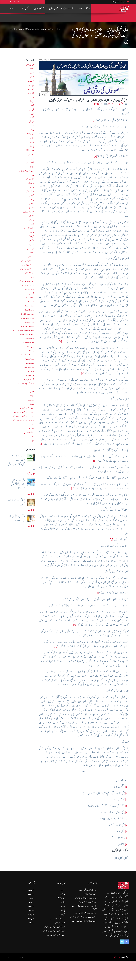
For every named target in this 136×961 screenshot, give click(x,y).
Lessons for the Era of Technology (23, 330)
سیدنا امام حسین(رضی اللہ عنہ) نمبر (26, 285)
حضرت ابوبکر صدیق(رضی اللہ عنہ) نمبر (25, 383)
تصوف (32, 105)
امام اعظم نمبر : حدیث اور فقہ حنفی (27, 269)
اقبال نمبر (32, 138)
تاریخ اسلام (31, 440)
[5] (40, 444)
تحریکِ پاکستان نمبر (30, 179)
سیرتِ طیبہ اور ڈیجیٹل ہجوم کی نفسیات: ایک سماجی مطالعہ (84, 921)
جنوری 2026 (31, 918)
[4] (82, 373)
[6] (94, 461)
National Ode (29, 375)
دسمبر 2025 (31, 922)
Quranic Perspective (27, 334)
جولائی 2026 (31, 894)
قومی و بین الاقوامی (30, 64)
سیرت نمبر (32, 142)
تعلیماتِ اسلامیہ (30, 248)
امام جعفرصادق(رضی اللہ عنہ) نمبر (26, 281)
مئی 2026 (31, 902)
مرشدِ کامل (32, 68)
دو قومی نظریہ (31, 220)
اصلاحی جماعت (30, 158)
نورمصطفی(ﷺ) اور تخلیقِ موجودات (87, 890)
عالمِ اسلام (32, 387)
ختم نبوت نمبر (31, 236)
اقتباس (32, 113)
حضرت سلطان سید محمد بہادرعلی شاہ (26, 171)
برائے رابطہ (12, 8)
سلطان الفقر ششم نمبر (30, 134)
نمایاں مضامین (53, 8)
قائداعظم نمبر (31, 130)
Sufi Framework (29, 338)
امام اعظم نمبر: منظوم (29, 273)
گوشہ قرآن (32, 252)
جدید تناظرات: (31, 400)
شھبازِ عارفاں (31, 109)
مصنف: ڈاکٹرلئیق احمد (116, 104)
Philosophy (30, 346)
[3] (60, 341)
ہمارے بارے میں (20, 957)
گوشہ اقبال (32, 166)
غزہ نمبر (32, 277)
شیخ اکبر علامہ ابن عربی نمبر (28, 379)
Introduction (29, 306)
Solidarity (31, 350)
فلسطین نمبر (31, 195)
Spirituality (30, 371)
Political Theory (29, 310)
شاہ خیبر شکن (31, 122)
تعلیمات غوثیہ (31, 81)
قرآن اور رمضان (30, 93)
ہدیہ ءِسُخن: (31, 404)
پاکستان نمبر (31, 146)
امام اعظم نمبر (31, 256)
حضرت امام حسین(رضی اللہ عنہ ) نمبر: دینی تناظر (23, 412)
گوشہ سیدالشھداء (31, 183)
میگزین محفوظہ (25, 8)
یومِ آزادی (31, 85)
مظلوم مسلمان (31, 154)
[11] (55, 646)
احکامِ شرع (31, 207)
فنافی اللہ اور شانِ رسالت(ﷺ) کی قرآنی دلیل (85, 898)
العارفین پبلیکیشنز (117, 957)
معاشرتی (32, 72)
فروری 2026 (31, 914)
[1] (94, 120)
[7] (72, 488)
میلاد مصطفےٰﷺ (30, 150)
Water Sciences (29, 367)
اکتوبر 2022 (99, 104)
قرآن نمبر (32, 391)
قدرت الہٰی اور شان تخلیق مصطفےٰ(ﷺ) (87, 902)
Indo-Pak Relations (27, 355)
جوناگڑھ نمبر (32, 240)
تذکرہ (33, 175)
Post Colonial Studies (27, 318)
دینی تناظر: (32, 395)
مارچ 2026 (31, 910)
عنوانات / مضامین (68, 8)
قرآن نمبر (32, 126)
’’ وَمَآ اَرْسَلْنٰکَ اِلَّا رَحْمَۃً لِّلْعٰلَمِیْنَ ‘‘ (89, 894)
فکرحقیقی (32, 77)
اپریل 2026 (31, 906)
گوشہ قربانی (31, 203)
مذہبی (32, 436)
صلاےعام (31, 428)
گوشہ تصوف (31, 187)
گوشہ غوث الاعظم (30, 191)
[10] (75, 625)
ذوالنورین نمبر (31, 244)
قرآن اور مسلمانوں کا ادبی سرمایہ (27, 212)
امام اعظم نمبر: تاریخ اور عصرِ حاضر (27, 265)
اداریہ (32, 424)
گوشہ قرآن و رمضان (30, 297)
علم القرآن (31, 101)
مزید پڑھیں (31, 473)
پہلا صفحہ (88, 8)
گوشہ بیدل (32, 97)
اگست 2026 (31, 890)
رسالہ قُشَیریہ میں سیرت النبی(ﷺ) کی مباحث (85, 913)
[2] (95, 156)
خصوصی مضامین (39, 8)
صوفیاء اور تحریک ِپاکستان (28, 228)
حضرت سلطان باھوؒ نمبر (29, 289)
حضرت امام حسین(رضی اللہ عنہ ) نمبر (26, 408)
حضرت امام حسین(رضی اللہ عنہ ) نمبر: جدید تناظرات (23, 416)
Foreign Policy (29, 359)
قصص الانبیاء (31, 118)
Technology (30, 363)
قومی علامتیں (31, 224)
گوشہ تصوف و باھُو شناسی (29, 432)
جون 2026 (31, 898)
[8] (111, 539)
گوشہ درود (32, 232)
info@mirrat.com (117, 2)
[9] (97, 593)
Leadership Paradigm (27, 326)
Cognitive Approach (27, 314)
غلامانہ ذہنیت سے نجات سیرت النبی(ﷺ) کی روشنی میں (83, 917)
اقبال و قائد (31, 216)
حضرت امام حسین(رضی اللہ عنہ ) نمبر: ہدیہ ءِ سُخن (23, 420)
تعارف (80, 8)
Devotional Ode (28, 342)
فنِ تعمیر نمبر (31, 293)
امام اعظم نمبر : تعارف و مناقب (27, 261)
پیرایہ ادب (31, 199)
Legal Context (29, 322)
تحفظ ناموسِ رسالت (30, 162)
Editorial (31, 301)
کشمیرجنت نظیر (31, 89)
